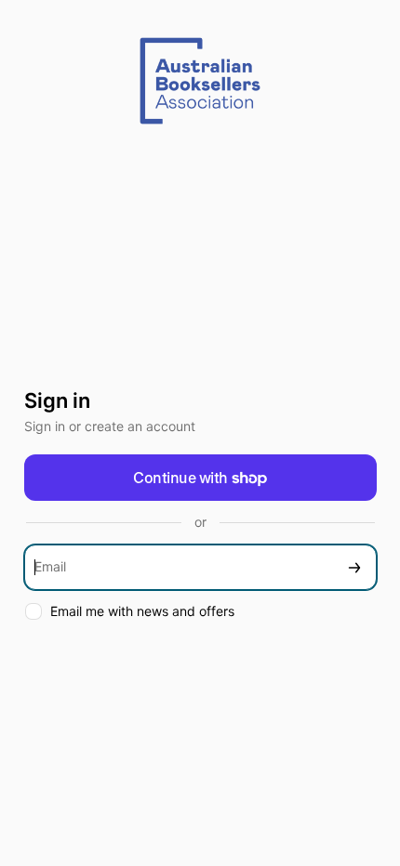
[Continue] (354, 567)
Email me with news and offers (142, 611)
